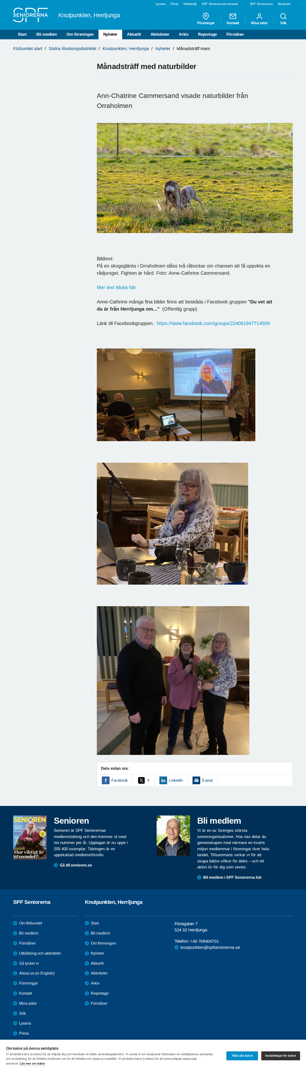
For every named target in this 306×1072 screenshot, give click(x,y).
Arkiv (183, 34)
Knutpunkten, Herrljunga (126, 48)
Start (22, 34)
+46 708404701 (204, 941)
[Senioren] (30, 837)
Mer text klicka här (116, 287)
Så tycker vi (29, 963)
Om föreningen (80, 34)
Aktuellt (134, 34)
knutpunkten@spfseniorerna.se (210, 947)
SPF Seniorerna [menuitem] (261, 4)
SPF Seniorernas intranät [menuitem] (220, 4)
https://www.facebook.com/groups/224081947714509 (213, 323)
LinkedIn (176, 780)
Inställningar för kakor (280, 1055)
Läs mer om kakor (32, 1063)
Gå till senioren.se (76, 865)
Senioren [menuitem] (284, 4)
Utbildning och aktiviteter (40, 953)
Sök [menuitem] (283, 23)
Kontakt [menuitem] (233, 23)
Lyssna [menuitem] (161, 4)
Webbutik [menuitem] (190, 4)
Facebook (119, 780)
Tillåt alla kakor (242, 1055)
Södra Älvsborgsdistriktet (72, 48)
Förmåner (235, 34)
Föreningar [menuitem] (206, 23)
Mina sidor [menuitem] (259, 23)
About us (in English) (37, 973)
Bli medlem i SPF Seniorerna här (232, 877)
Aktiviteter (160, 34)
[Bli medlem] (173, 835)
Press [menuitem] (174, 4)
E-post (207, 780)
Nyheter (110, 34)
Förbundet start (27, 48)
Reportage (207, 34)
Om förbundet (30, 923)
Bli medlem (46, 34)
